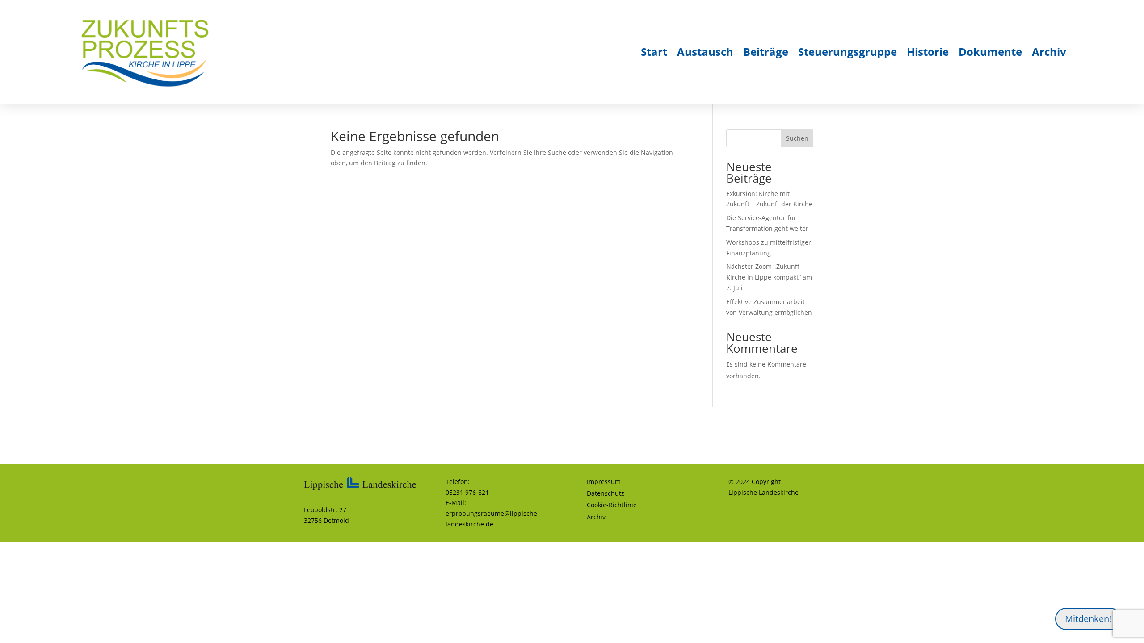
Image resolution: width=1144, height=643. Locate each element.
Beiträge (765, 51)
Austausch (705, 51)
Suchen (797, 138)
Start (654, 51)
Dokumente (990, 51)
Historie (928, 51)
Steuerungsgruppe (847, 51)
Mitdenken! (1088, 619)
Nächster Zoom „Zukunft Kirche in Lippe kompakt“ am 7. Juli (769, 277)
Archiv (1049, 51)
